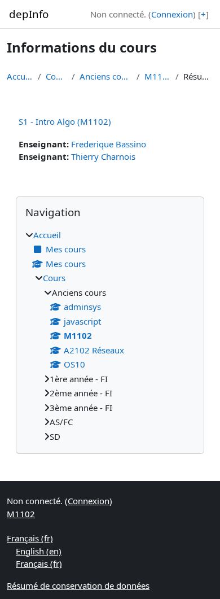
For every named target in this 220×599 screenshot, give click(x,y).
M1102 (157, 76)
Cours (56, 76)
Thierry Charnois (103, 156)
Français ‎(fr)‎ (30, 538)
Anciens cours (105, 76)
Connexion (172, 14)
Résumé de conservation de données (78, 585)
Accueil (20, 76)
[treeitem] (110, 336)
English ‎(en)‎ (38, 551)
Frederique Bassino (108, 144)
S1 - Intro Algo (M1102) (65, 121)
